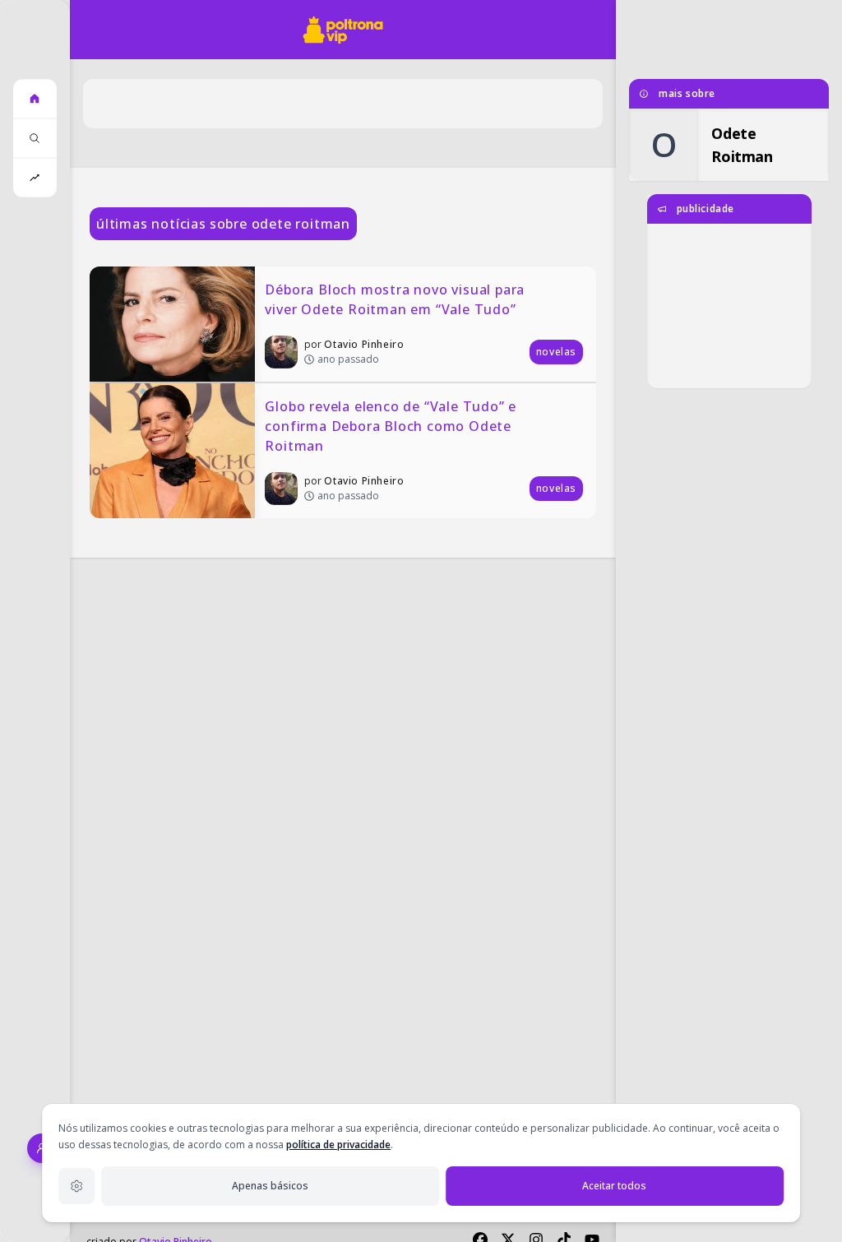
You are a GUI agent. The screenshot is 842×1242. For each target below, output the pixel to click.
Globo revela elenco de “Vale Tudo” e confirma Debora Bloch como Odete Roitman (392, 426)
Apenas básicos (270, 1186)
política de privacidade (338, 1145)
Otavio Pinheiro (364, 344)
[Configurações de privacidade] (76, 1186)
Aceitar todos (614, 1186)
